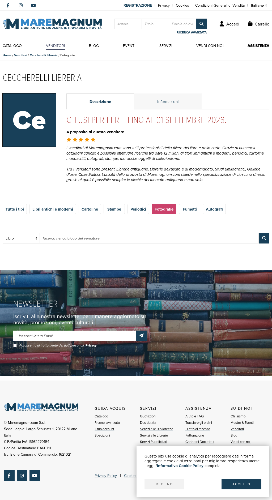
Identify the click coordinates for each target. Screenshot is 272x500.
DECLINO (164, 484)
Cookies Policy (136, 475)
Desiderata (148, 422)
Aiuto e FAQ (194, 416)
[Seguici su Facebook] (8, 5)
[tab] (100, 101)
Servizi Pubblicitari (153, 441)
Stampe (114, 209)
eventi (129, 45)
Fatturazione (194, 435)
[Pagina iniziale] (52, 24)
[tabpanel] (167, 155)
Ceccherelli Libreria (44, 55)
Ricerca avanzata (107, 422)
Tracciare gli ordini (198, 422)
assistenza (258, 45)
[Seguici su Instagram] (20, 5)
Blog (234, 435)
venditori (55, 45)
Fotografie (164, 209)
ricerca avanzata (192, 32)
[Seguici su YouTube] (33, 5)
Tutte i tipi (15, 209)
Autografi (214, 209)
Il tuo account (104, 428)
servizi (165, 45)
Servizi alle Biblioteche (156, 428)
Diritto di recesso (197, 428)
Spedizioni (102, 435)
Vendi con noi (240, 441)
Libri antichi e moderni (52, 209)
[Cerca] (201, 24)
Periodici (138, 209)
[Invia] (141, 336)
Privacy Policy (106, 475)
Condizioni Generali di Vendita (220, 5)
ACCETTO (241, 484)
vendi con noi (209, 45)
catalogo (12, 45)
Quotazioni (148, 416)
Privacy (164, 5)
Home (7, 55)
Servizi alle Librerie (154, 435)
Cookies (182, 5)
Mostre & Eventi (242, 422)
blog (94, 45)
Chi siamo (238, 416)
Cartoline (90, 209)
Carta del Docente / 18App (199, 444)
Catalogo (101, 416)
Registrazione (138, 5)
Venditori (20, 55)
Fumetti (190, 209)
